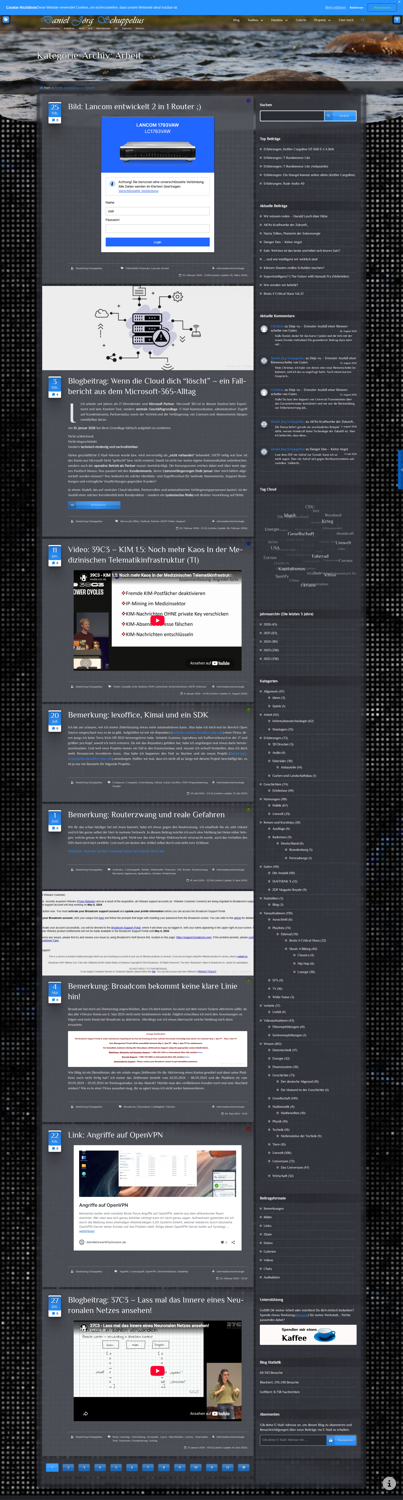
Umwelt (278, 814)
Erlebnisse (279, 791)
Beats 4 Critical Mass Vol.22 (284, 294)
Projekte (320, 20)
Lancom (155, 268)
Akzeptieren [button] (382, 7)
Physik (277, 1121)
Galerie (301, 20)
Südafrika (182, 1272)
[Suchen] (363, 20)
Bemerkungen (274, 1209)
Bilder (268, 1217)
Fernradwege (298, 858)
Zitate (268, 1234)
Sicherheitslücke (178, 687)
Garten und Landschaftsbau (292, 776)
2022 (267, 659)
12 (227, 1467)
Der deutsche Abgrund (297, 1082)
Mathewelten (290, 1113)
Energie (277, 1058)
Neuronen (124, 1441)
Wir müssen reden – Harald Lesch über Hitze (296, 216)
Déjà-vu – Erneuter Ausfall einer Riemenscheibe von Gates (309, 328)
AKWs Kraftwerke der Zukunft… (286, 225)
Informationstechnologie (230, 268)
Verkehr (269, 1006)
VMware (170, 1107)
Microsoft (125, 521)
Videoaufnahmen (276, 1021)
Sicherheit (161, 687)
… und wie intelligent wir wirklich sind (290, 259)
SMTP (191, 687)
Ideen (276, 698)
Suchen (266, 105)
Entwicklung (146, 783)
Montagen (279, 729)
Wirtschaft (279, 1176)
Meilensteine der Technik (299, 1136)
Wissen (269, 1044)
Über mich (346, 20)
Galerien (270, 1252)
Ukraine (156, 874)
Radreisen (279, 837)
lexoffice (176, 783)
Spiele (276, 706)
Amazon (302, 1315)
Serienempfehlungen (287, 1035)
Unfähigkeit (157, 1107)
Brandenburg (298, 850)
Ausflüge (278, 829)
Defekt (145, 870)
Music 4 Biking (300, 949)
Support (180, 521)
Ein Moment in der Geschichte (302, 1090)
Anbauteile (288, 767)
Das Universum (292, 1167)
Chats (268, 1269)
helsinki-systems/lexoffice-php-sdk (198, 733)
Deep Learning (121, 1437)
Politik (276, 805)
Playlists (278, 928)
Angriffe (123, 1272)
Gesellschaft (281, 1098)
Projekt (116, 786)
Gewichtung (138, 1437)
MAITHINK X (282, 881)
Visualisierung (140, 1441)
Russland (118, 874)
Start (47, 88)
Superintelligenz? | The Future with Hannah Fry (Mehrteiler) (306, 276)
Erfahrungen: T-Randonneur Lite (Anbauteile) (296, 166)
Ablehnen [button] (356, 7)
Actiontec (118, 870)
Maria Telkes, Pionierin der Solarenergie (292, 233)
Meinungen (272, 799)
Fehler (116, 687)
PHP (184, 783)
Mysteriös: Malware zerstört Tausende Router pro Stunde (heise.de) (116, 851)
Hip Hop (303, 964)
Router (165, 268)
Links (267, 1226)
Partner (155, 521)
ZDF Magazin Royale (287, 890)
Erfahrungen (272, 738)
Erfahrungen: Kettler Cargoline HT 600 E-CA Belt (299, 149)
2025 (267, 633)
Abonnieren (345, 1440)
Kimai (167, 783)
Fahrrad (286, 934)
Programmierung (197, 783)
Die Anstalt (280, 873)
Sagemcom (130, 874)
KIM (134, 687)
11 (212, 1467)
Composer (118, 783)
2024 (267, 642)
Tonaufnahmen (274, 913)
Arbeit (268, 715)
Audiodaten (272, 1277)
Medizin (142, 687)
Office (136, 521)
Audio (276, 753)
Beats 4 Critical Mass (304, 940)
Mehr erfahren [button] (335, 7)
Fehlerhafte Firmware (138, 268)
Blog (236, 20)
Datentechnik (282, 1050)
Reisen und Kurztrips (279, 822)
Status (268, 1243)
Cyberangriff (132, 870)
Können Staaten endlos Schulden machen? (294, 268)
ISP (179, 870)
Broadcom (130, 1107)
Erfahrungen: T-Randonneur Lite (287, 158)
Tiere (276, 1144)
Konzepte (152, 1437)
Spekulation (144, 874)
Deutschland (290, 843)
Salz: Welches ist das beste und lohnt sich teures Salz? (302, 251)
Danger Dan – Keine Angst (283, 242)
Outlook (145, 521)
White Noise (280, 997)
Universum (280, 1161)
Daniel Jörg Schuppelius (89, 268)
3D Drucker (280, 744)
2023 (267, 650)
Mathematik (280, 1107)
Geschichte (280, 1075)
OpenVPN (150, 1272)
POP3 (151, 687)
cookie (6, 19)
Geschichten (272, 784)
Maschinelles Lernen (181, 1437)
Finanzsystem (282, 1067)
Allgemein (271, 691)
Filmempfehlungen (285, 1027)
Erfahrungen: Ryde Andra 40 (284, 184)
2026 (267, 624)
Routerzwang (199, 870)
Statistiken (271, 898)
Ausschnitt (280, 920)
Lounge (303, 972)
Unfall (276, 1012)
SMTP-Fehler (167, 521)
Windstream (169, 874)
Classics (303, 955)
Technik (278, 1130)
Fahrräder (279, 761)
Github (158, 783)
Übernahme (143, 1107)
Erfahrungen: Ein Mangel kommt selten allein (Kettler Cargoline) (309, 175)
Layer (163, 1437)
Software (201, 687)
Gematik (126, 687)
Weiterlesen (98, 505)
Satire (268, 867)
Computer (131, 783)
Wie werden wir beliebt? (281, 285)
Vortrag (153, 1441)
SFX (275, 980)
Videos (268, 1260)
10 (195, 1467)
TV (274, 989)
